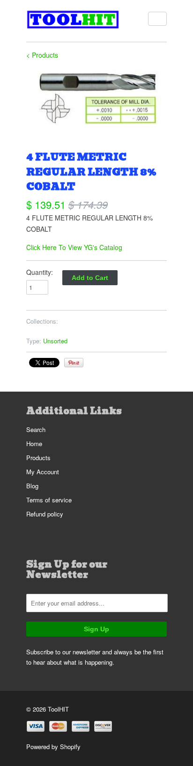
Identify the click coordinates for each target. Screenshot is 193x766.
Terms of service (49, 499)
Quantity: (39, 272)
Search (35, 429)
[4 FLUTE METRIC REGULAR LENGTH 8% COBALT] (96, 97)
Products (38, 457)
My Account (42, 471)
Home (34, 443)
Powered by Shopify (53, 746)
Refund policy (44, 513)
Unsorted (55, 340)
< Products (42, 55)
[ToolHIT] (73, 21)
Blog (32, 485)
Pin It (73, 362)
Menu (157, 19)
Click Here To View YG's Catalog (74, 247)
